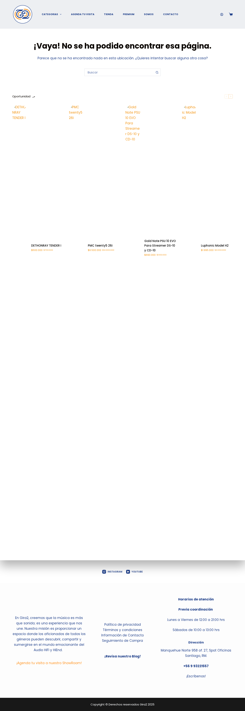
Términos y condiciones (122, 630)
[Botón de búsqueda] (157, 72)
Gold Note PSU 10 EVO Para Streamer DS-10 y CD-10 (160, 245)
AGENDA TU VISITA (82, 14)
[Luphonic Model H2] (189, 247)
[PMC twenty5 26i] (76, 247)
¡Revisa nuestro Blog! (122, 656)
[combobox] (119, 72)
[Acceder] (221, 14)
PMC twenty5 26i (100, 246)
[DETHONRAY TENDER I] (19, 247)
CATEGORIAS (50, 14)
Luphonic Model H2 (215, 246)
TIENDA (108, 14)
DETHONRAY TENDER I (46, 246)
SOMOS (149, 14)
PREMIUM (128, 14)
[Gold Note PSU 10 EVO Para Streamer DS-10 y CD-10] (132, 247)
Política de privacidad (122, 624)
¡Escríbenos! (196, 676)
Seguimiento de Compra (122, 640)
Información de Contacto (122, 635)
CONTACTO (170, 14)
